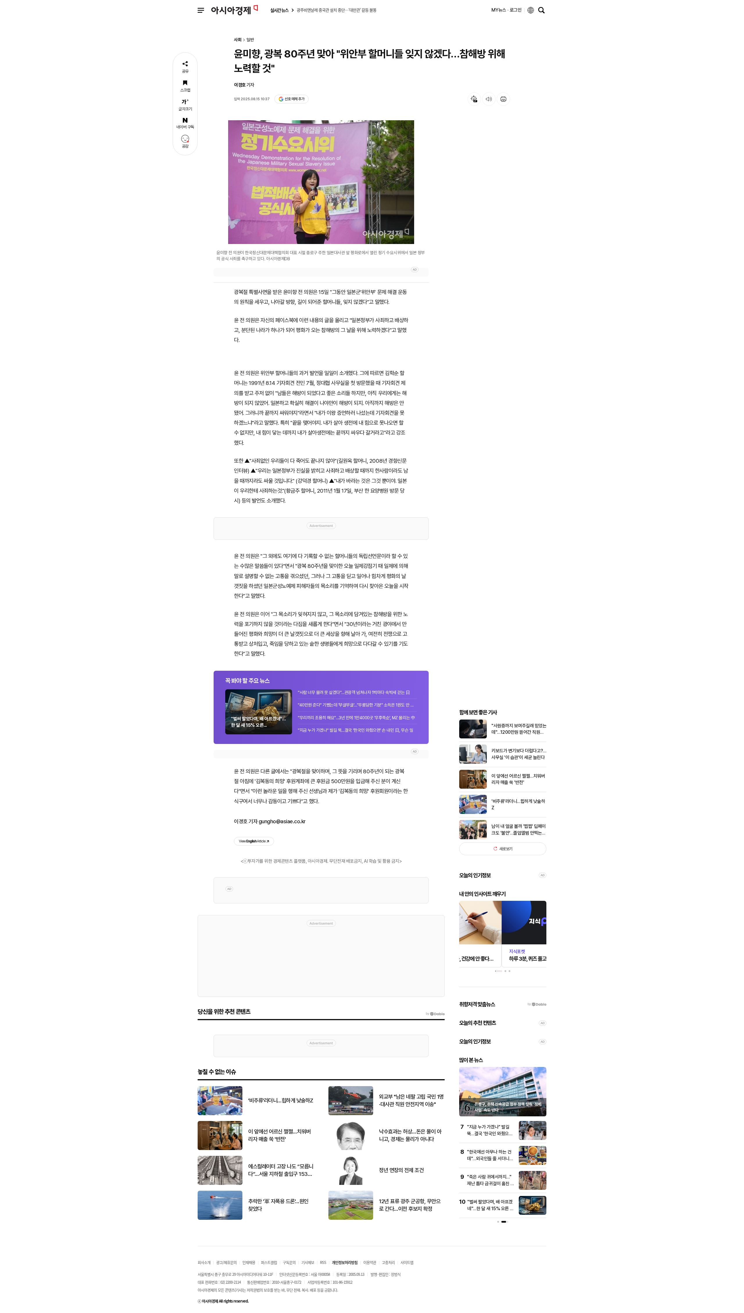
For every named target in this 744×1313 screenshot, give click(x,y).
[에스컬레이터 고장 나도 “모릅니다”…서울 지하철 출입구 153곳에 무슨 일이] (220, 1183)
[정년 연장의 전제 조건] (350, 1183)
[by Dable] (435, 1014)
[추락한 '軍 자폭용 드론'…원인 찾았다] (220, 1218)
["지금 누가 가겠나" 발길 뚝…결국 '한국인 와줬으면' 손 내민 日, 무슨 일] (532, 1138)
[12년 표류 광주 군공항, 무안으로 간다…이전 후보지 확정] (350, 1218)
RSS (323, 1262)
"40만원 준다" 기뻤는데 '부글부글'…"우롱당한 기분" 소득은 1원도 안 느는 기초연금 (357, 705)
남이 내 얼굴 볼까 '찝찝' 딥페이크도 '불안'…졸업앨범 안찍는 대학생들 (518, 829)
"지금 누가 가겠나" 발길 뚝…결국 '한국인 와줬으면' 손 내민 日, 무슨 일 (355, 730)
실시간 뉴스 (279, 10)
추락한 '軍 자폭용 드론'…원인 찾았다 (278, 1205)
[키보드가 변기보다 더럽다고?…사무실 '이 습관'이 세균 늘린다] (473, 762)
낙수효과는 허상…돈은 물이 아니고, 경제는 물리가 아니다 (410, 1135)
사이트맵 (406, 1262)
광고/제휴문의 (226, 1262)
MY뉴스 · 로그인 (506, 10)
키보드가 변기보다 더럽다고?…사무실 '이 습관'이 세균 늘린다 (518, 754)
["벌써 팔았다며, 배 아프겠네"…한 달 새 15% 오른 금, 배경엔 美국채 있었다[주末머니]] (532, 1213)
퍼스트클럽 (269, 1262)
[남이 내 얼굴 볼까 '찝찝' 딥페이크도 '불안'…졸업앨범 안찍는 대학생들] (473, 838)
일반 (250, 40)
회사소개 (204, 1262)
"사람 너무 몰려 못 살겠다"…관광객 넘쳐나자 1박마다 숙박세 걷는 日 (354, 692)
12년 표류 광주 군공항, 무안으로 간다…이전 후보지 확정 (409, 1205)
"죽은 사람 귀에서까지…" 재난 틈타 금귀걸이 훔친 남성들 (490, 1183)
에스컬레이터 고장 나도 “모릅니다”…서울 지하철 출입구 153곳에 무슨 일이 (280, 1170)
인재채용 (248, 1262)
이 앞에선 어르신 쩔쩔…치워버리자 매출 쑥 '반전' (518, 779)
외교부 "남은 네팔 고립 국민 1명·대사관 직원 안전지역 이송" (411, 1100)
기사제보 (307, 1262)
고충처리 (388, 1262)
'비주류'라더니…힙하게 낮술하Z (518, 804)
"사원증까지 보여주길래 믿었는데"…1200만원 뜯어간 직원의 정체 (518, 729)
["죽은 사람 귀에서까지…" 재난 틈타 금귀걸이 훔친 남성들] (532, 1188)
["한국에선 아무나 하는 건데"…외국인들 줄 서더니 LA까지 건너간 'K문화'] (532, 1163)
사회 (238, 40)
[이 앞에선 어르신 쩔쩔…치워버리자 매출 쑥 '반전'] (473, 787)
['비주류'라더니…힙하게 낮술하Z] (473, 812)
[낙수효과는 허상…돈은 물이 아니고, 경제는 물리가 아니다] (350, 1149)
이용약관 (369, 1262)
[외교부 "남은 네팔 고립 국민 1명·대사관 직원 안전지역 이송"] (350, 1114)
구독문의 (289, 1262)
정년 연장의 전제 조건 (401, 1170)
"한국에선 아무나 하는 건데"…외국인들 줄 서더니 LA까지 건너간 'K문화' (489, 1158)
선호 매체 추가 (294, 99)
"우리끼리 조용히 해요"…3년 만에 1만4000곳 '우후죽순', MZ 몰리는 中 (356, 717)
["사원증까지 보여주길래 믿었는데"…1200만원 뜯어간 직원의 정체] (473, 737)
